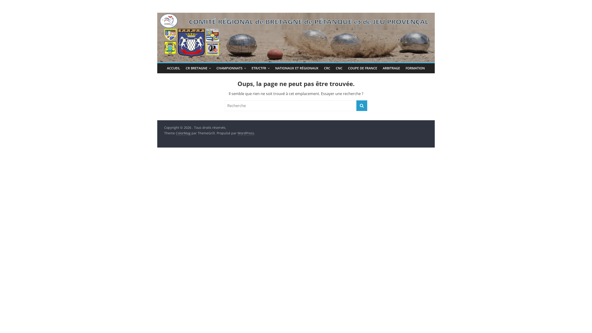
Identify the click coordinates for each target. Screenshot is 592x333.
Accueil (173, 68)
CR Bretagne (196, 68)
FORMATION (415, 68)
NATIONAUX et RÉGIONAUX (296, 68)
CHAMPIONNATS (229, 68)
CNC (339, 68)
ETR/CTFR (259, 68)
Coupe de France (362, 68)
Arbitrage (391, 68)
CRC (327, 68)
